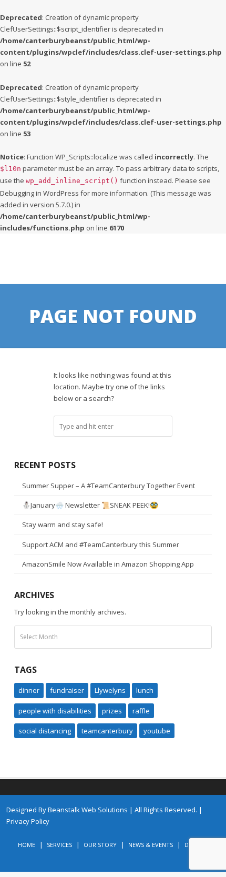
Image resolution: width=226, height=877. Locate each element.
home (26, 845)
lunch (144, 690)
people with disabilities (54, 710)
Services (59, 845)
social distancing (44, 730)
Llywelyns (110, 690)
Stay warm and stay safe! (62, 524)
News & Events (150, 845)
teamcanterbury (107, 730)
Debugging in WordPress (39, 193)
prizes (112, 710)
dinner (28, 690)
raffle (141, 710)
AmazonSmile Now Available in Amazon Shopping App (108, 564)
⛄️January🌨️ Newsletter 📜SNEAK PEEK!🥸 (90, 505)
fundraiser (67, 690)
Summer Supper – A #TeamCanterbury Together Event (108, 485)
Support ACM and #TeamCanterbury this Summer (100, 544)
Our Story (100, 845)
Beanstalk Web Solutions (88, 809)
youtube (156, 730)
